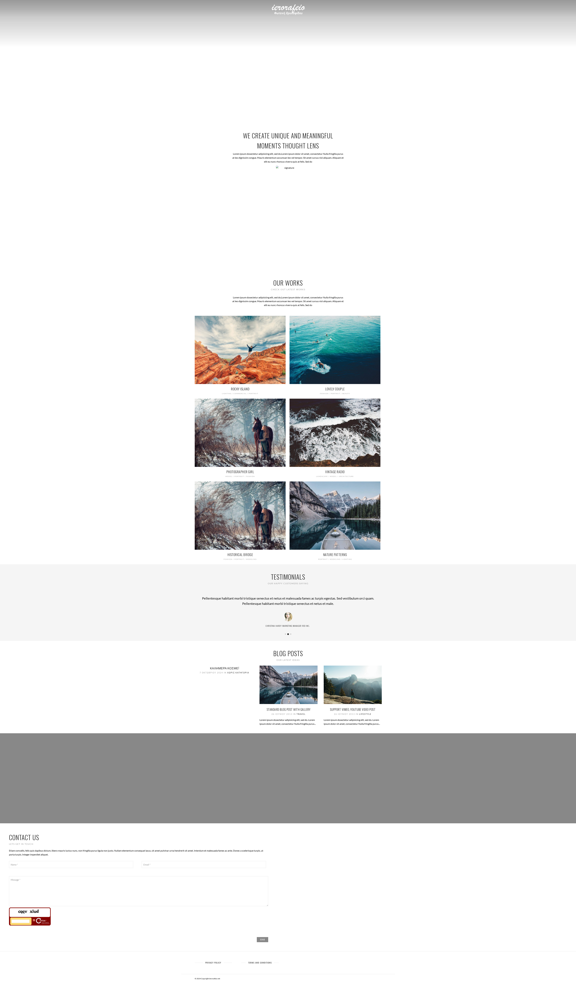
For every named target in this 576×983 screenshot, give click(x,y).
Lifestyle (365, 714)
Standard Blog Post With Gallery (288, 709)
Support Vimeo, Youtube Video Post (353, 709)
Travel (301, 714)
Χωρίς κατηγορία (238, 672)
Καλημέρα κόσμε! (224, 668)
